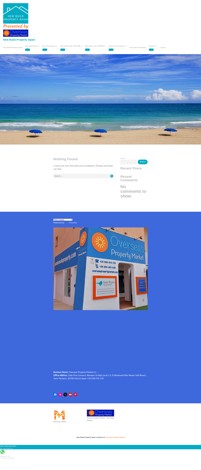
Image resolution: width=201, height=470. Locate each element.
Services (152, 46)
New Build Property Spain (19, 39)
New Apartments (31, 46)
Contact (163, 47)
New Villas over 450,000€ (94, 46)
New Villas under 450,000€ (70, 46)
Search (122, 158)
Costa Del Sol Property (137, 47)
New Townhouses (49, 46)
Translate (73, 223)
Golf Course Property (117, 46)
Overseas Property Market (115, 437)
